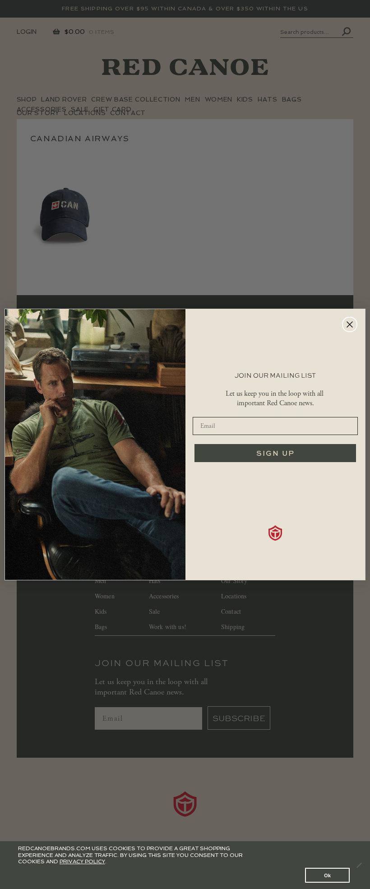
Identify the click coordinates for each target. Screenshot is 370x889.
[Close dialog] (349, 324)
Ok (327, 875)
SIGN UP (275, 453)
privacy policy (82, 861)
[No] (358, 865)
